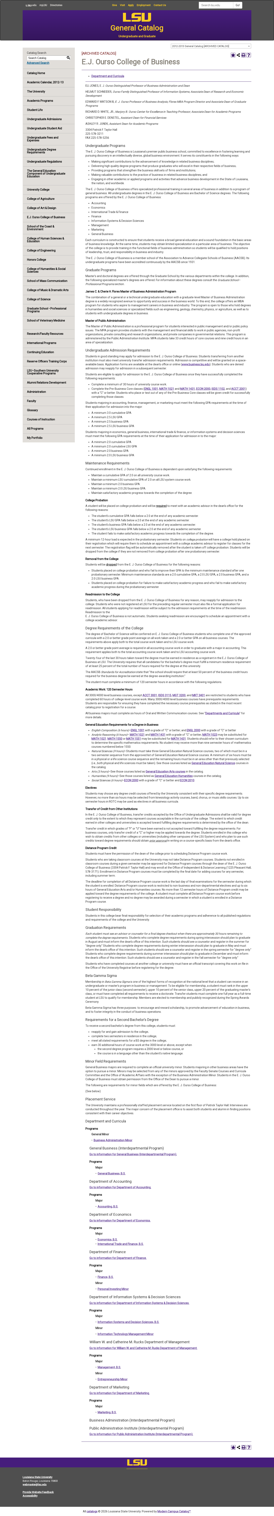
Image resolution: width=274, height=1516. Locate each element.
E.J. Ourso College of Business (46, 217)
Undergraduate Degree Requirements (41, 151)
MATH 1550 (115, 738)
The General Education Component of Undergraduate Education (46, 173)
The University (36, 91)
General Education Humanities (174, 776)
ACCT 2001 (238, 388)
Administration (36, 391)
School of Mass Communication (47, 280)
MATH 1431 (187, 388)
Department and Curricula (107, 76)
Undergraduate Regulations (44, 161)
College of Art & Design (41, 208)
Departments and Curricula (222, 713)
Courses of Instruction (41, 419)
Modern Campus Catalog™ (174, 1511)
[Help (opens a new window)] (249, 55)
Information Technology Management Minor (126, 1334)
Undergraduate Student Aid (44, 128)
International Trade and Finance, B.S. (121, 1244)
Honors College (36, 259)
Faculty (31, 401)
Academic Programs (40, 100)
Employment (144, 5)
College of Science (39, 299)
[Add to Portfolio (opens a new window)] (233, 55)
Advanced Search (38, 62)
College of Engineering (41, 250)
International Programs (41, 343)
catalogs (92, 1511)
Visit (122, 5)
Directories (56, 5)
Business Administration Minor (113, 1140)
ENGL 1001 (151, 388)
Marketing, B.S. (107, 1412)
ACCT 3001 (150, 695)
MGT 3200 (179, 695)
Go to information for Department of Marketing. (119, 1393)
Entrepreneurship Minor (113, 1379)
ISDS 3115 (164, 695)
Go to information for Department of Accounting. (120, 1187)
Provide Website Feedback (38, 1492)
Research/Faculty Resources (45, 333)
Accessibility (30, 1495)
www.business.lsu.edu (196, 364)
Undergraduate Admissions (44, 119)
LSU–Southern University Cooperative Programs (43, 372)
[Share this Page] (238, 55)
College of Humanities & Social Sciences (46, 270)
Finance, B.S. (106, 1277)
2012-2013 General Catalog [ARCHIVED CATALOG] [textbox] (200, 46)
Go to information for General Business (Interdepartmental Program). (133, 1154)
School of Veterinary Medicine (46, 320)
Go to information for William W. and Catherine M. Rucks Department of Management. (143, 1348)
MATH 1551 (133, 738)
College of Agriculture (41, 198)
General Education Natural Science (213, 763)
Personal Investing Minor (113, 1289)
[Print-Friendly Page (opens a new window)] (243, 55)
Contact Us (160, 5)
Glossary (32, 410)
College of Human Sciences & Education (45, 240)
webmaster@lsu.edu (35, 1484)
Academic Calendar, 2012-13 (45, 82)
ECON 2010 (187, 780)
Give (114, 5)
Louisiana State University (37, 1477)
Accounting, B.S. (108, 1206)
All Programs (35, 428)
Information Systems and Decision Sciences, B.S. (128, 1322)
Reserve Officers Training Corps (47, 361)
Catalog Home (36, 73)
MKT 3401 (198, 695)
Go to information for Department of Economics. (120, 1220)
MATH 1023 (209, 734)
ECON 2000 (203, 388)
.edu (30, 5)
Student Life (35, 110)
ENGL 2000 (193, 730)
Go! (238, 5)
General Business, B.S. (112, 1173)
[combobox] (211, 46)
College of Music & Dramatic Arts (48, 290)
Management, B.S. (109, 1367)
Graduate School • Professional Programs (46, 310)
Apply (131, 5)
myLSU (43, 5)
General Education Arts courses (165, 771)
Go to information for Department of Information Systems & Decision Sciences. (139, 1303)
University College (38, 189)
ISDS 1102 (218, 388)
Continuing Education (40, 352)
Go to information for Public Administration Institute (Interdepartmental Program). (141, 1434)
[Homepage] (137, 1463)
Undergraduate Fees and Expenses (42, 139)
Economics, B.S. (108, 1239)
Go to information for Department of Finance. (118, 1258)
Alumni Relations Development (46, 382)
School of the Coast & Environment (40, 228)
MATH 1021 (166, 388)
